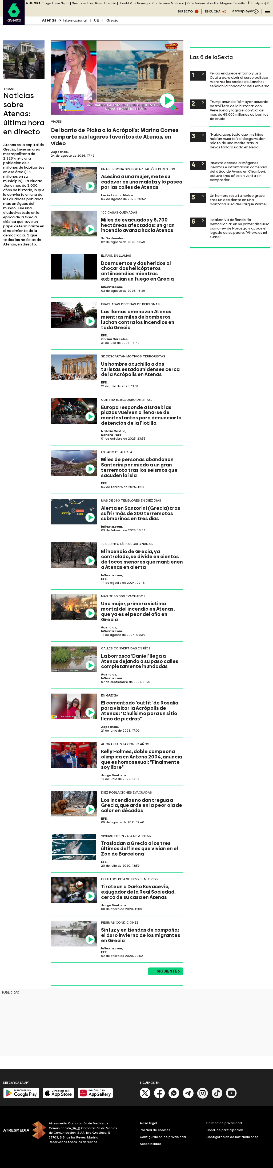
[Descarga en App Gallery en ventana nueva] (95, 1097)
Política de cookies (155, 1130)
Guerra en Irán (82, 3)
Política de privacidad (224, 1123)
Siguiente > (168, 971)
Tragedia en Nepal (55, 3)
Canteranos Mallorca (168, 3)
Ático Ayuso (255, 3)
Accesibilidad (150, 1144)
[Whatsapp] (173, 1097)
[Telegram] (188, 1097)
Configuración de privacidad (163, 1137)
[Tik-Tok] (217, 1097)
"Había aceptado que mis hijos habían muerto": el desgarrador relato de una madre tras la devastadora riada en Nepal (237, 140)
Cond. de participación (224, 1130)
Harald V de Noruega (134, 3)
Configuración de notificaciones (232, 1137)
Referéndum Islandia (202, 3)
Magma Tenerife (232, 3)
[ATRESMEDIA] (22, 1133)
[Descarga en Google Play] (21, 1097)
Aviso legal (148, 1123)
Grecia (112, 20)
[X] (145, 1097)
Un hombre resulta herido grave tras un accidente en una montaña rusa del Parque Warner (238, 199)
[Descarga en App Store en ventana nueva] (58, 1097)
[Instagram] (202, 1097)
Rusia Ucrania (105, 3)
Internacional (75, 20)
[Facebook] (159, 1097)
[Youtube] (231, 1097)
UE (96, 20)
